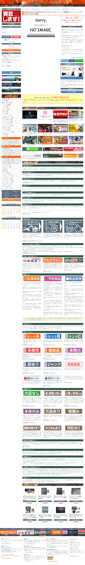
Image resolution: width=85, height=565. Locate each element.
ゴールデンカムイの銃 (7, 93)
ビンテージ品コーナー (7, 181)
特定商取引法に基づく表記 (52, 561)
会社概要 (16, 197)
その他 (6, 156)
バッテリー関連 (6, 129)
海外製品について (27, 456)
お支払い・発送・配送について (30, 256)
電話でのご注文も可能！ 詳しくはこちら (33, 240)
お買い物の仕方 (26, 218)
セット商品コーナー (7, 177)
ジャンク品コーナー (7, 188)
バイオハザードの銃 (7, 87)
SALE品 (4, 100)
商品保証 (6, 197)
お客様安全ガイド (16, 191)
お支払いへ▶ (11, 50)
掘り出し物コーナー (7, 183)
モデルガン (5, 109)
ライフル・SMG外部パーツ (10, 142)
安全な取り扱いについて (28, 179)
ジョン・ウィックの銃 (7, 81)
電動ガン (5, 111)
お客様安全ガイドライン (29, 182)
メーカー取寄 (6, 104)
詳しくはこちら (27, 271)
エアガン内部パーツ (8, 161)
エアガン (5, 113)
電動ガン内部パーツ (8, 146)
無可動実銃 (5, 171)
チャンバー (7, 154)
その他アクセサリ (6, 167)
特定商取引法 (6, 195)
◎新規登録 (16, 36)
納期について (26, 274)
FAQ (16, 193)
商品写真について (27, 204)
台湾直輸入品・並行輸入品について (31, 467)
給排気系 (7, 148)
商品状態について (27, 389)
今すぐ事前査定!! (11, 24)
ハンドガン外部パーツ (8, 144)
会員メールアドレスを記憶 (12, 39)
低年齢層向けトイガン (7, 117)
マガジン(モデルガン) (7, 125)
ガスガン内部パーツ (8, 158)
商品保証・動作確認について (29, 440)
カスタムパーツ (6, 138)
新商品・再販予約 (7, 102)
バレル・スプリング (9, 152)
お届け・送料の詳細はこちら (8, 558)
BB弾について (26, 477)
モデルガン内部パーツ (8, 163)
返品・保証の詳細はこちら (30, 552)
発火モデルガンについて (28, 450)
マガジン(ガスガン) (7, 121)
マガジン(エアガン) (7, 123)
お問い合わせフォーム (29, 560)
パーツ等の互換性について (29, 192)
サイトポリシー (27, 214)
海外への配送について (28, 197)
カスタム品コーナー (7, 179)
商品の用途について (27, 165)
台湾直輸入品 (5, 98)
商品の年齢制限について (28, 172)
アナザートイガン (6, 115)
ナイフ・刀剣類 (6, 173)
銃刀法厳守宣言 (6, 193)
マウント (4, 136)
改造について (26, 185)
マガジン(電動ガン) (7, 119)
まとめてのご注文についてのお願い (31, 244)
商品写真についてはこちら (30, 405)
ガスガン (5, 107)
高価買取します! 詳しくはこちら (72, 22)
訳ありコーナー (6, 185)
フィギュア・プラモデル (8, 175)
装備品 (4, 169)
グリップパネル (6, 165)
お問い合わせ (11, 200)
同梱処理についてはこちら (30, 253)
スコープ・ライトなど (8, 131)
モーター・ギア (8, 150)
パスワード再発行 (11, 41)
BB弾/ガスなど (6, 127)
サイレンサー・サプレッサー (10, 140)
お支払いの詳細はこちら (7, 543)
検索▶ (11, 72)
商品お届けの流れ (16, 195)
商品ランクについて (27, 332)
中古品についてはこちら (29, 344)
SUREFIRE (5, 134)
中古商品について (27, 324)
